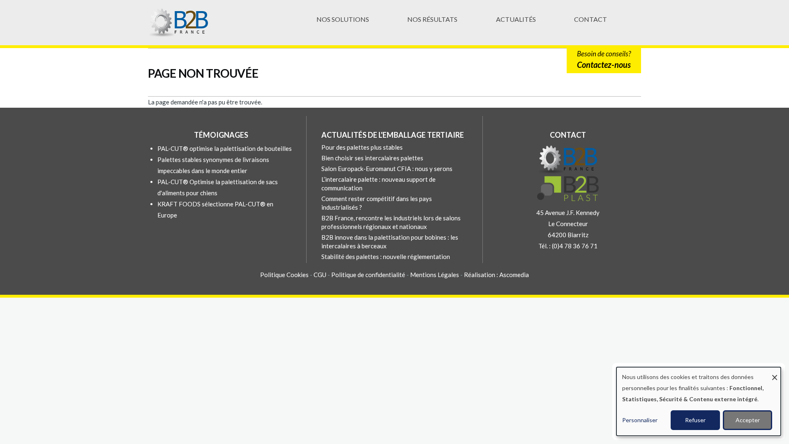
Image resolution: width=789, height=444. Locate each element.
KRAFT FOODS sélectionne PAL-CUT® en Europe (215, 209)
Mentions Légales (434, 274)
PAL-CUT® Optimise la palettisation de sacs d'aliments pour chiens (217, 187)
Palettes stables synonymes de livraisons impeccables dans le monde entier (213, 165)
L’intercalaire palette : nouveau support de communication (378, 184)
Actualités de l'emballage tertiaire (392, 135)
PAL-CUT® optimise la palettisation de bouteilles (224, 148)
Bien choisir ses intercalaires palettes (372, 158)
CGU (321, 274)
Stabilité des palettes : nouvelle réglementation (385, 256)
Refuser (695, 419)
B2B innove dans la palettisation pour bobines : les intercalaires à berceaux (389, 242)
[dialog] (698, 401)
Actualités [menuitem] (516, 19)
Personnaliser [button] (640, 419)
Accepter (748, 419)
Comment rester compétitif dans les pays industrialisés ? (376, 203)
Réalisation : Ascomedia (496, 274)
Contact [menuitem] (590, 19)
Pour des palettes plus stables (362, 147)
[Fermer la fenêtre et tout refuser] (774, 372)
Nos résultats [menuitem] (432, 19)
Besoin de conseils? (604, 59)
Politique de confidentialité (368, 274)
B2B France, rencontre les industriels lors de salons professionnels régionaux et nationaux (391, 222)
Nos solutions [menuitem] (342, 19)
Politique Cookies (284, 274)
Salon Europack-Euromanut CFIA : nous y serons (386, 168)
